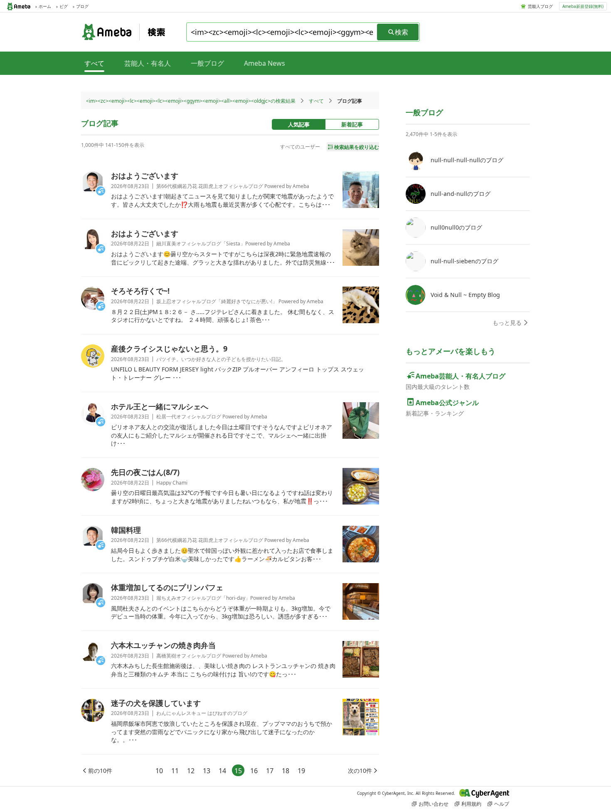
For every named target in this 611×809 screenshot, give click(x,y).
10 (159, 770)
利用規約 (471, 803)
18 (285, 770)
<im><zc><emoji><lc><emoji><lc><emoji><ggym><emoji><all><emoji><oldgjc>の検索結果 (191, 100)
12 (191, 770)
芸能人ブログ (540, 6)
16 (254, 770)
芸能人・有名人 (147, 63)
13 (206, 770)
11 (175, 770)
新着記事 (352, 124)
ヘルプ (501, 803)
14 (222, 770)
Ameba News (264, 63)
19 (301, 770)
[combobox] (282, 32)
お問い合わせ (433, 803)
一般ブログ (207, 63)
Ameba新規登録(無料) (583, 6)
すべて (316, 100)
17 (269, 770)
